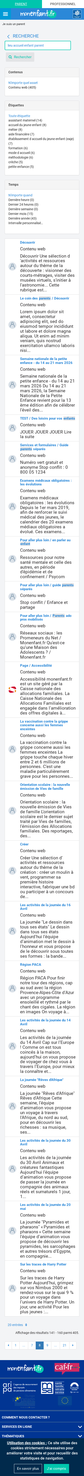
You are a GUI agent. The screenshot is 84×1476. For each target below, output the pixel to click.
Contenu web (22, 87)
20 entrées (15, 1325)
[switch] (5, 14)
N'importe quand (20, 195)
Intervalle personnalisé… (25, 223)
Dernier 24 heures (23, 204)
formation (18, 148)
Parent (21, 4)
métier (15, 129)
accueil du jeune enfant (27, 125)
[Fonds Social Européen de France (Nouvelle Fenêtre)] (23, 1401)
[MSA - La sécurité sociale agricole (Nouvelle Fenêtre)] (52, 1387)
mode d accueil (21, 153)
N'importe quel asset (23, 83)
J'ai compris (56, 1468)
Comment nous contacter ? (26, 1417)
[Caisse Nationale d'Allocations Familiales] (77, 14)
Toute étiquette (19, 116)
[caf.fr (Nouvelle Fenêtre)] (67, 1369)
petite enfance (21, 167)
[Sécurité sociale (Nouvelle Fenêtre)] (74, 1387)
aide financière (21, 134)
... (23, 1345)
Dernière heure (21, 200)
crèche (15, 162)
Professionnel (63, 4)
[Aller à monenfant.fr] (39, 14)
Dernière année (22, 218)
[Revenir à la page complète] (8, 36)
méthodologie (20, 157)
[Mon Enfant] (26, 1369)
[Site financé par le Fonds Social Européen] (65, 1401)
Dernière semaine (23, 209)
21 (64, 1345)
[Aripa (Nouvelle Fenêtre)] (20, 1387)
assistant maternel (25, 120)
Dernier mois (20, 214)
